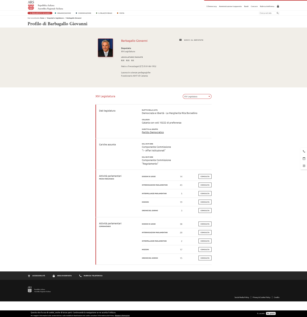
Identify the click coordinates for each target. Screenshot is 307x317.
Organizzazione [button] (64, 13)
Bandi (246, 6)
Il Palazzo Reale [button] (105, 13)
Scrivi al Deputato (193, 40)
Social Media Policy (242, 297)
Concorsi (254, 6)
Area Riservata (278, 6)
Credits (276, 297)
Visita (121, 13)
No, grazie (271, 313)
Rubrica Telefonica (93, 276)
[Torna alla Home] (45, 5)
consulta (205, 176)
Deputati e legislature (55, 18)
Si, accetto (261, 313)
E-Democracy (212, 6)
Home (42, 18)
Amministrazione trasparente (230, 6)
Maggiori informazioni (122, 315)
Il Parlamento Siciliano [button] (40, 13)
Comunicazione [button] (84, 13)
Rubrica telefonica (267, 6)
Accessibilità (38, 276)
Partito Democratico (153, 132)
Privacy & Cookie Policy (261, 297)
